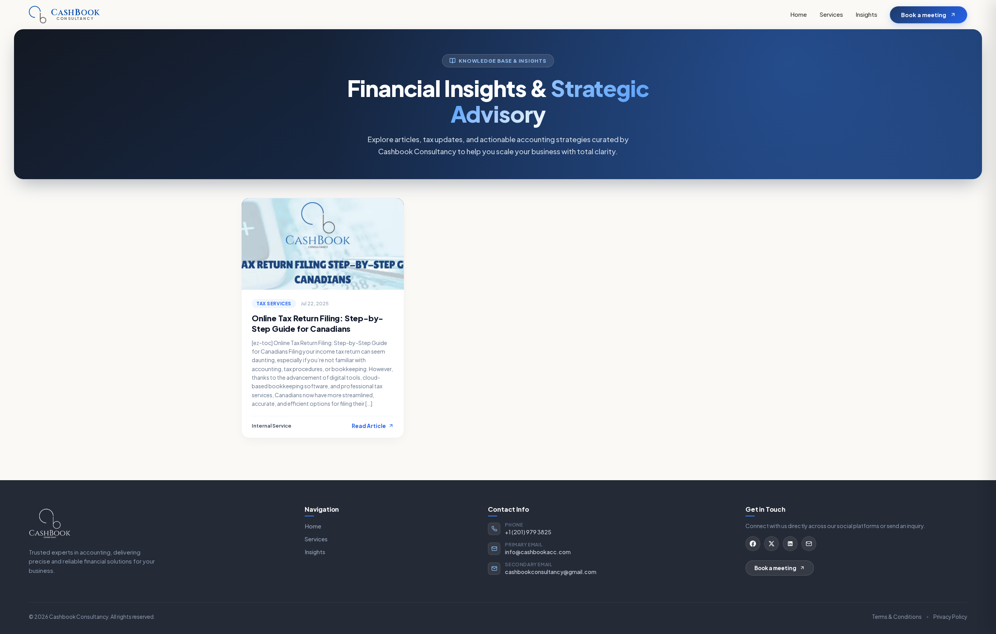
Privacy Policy (950, 616)
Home (798, 14)
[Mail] (808, 543)
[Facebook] (752, 543)
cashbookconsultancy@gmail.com (550, 571)
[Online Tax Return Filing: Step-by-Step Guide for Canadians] (323, 243)
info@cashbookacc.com (538, 551)
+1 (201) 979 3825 (528, 531)
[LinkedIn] (790, 543)
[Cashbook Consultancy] (49, 523)
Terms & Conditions (897, 616)
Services (831, 14)
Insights (866, 14)
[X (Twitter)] (771, 543)
